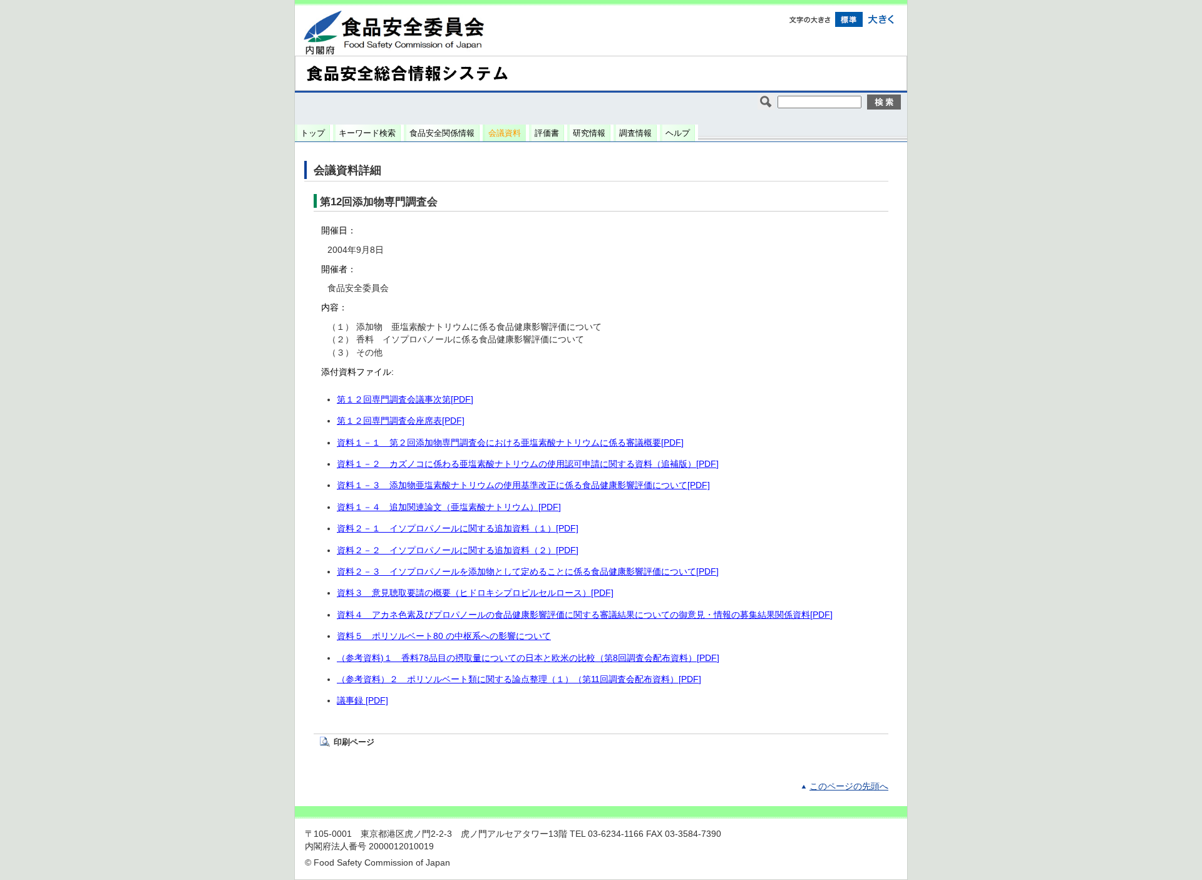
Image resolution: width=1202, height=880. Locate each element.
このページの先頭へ (848, 786)
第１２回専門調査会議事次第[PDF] (405, 399)
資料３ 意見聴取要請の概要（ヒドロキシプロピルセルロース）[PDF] (475, 593)
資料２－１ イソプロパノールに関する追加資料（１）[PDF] (457, 528)
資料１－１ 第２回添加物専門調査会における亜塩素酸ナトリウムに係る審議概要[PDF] (510, 443)
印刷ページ (354, 742)
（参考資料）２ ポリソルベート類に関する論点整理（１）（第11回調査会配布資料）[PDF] (519, 679)
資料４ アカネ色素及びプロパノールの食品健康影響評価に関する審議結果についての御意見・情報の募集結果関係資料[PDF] (585, 615)
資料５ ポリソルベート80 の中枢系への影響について (444, 636)
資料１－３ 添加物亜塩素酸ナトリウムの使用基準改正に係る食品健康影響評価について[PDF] (523, 485)
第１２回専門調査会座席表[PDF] (401, 421)
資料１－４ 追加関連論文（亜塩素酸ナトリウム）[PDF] (449, 507)
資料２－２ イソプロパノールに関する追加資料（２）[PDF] (457, 550)
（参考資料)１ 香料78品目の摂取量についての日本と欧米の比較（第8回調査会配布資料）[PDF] (528, 658)
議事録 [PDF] (362, 700)
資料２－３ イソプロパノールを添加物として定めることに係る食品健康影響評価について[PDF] (528, 571)
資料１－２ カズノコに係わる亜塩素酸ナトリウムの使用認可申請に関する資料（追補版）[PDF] (528, 464)
